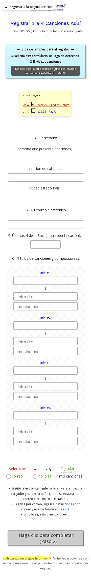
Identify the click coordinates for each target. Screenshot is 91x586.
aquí (66, 509)
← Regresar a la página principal (29, 7)
